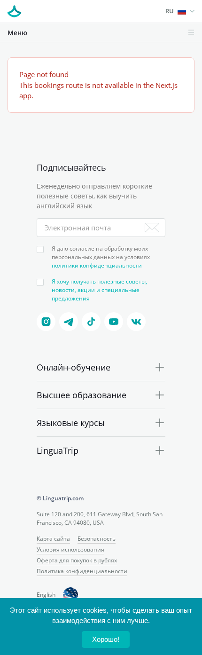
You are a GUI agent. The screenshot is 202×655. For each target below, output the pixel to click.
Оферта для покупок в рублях (77, 560)
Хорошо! (105, 639)
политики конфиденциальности (97, 265)
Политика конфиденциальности (82, 571)
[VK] (136, 321)
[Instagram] (46, 321)
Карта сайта (53, 539)
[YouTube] (113, 321)
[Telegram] (68, 321)
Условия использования (70, 549)
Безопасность (97, 539)
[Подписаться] (151, 227)
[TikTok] (91, 321)
